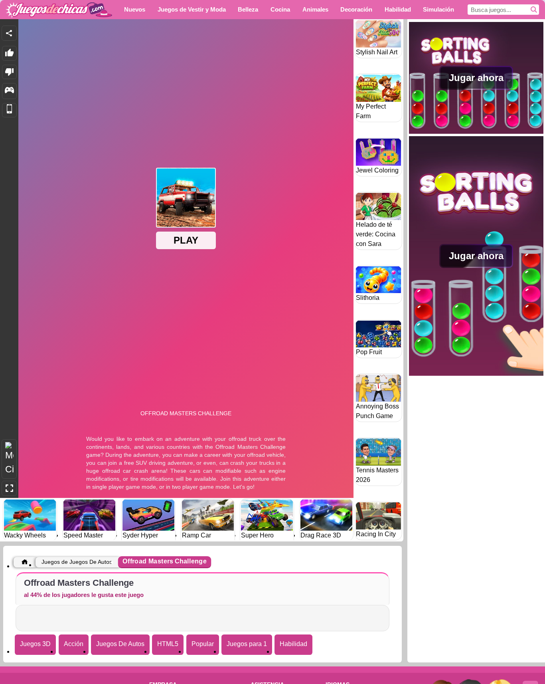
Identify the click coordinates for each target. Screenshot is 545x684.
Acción (73, 643)
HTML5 (167, 643)
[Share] (9, 33)
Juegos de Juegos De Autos (76, 562)
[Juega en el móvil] (9, 110)
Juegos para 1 (247, 643)
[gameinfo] (9, 91)
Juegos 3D (35, 643)
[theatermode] (9, 459)
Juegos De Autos (120, 643)
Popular (203, 643)
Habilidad (293, 643)
